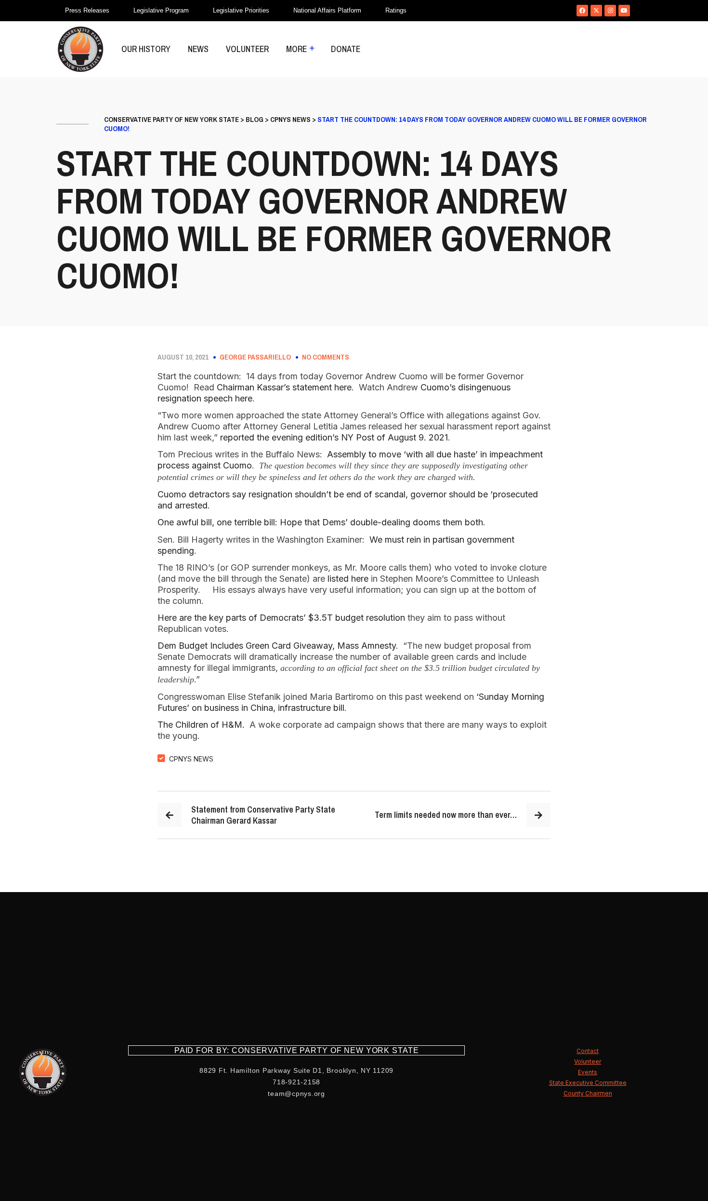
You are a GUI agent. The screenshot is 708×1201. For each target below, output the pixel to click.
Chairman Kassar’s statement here (284, 387)
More (296, 49)
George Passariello (255, 357)
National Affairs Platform (327, 10)
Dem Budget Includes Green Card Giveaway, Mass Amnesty (276, 646)
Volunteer (247, 49)
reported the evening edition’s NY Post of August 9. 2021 (334, 437)
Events (587, 1072)
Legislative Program (161, 10)
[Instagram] (610, 10)
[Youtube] (624, 10)
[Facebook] (582, 10)
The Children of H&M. (202, 725)
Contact (588, 1050)
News (198, 49)
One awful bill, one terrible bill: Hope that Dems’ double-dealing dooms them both (320, 522)
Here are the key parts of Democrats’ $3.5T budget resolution (281, 618)
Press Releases (87, 10)
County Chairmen (588, 1093)
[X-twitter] (596, 10)
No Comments (325, 357)
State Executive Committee (588, 1082)
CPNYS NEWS (191, 759)
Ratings (395, 10)
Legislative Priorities (241, 10)
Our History (145, 49)
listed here (348, 579)
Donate (345, 49)
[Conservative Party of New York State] (80, 49)
